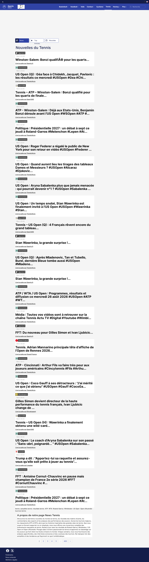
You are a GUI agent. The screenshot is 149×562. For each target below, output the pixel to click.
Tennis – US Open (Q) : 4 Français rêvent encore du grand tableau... (53, 226)
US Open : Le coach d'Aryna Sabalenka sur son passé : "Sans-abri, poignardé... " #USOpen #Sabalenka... (54, 442)
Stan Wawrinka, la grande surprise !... (43, 242)
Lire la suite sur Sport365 (24, 99)
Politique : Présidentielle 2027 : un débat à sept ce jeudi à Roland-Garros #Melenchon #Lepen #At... (52, 129)
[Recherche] (131, 7)
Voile (82, 7)
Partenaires (9, 555)
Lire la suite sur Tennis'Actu (25, 81)
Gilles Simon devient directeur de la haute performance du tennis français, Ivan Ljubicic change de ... (48, 404)
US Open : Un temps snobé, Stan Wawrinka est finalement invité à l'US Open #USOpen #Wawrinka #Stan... (52, 207)
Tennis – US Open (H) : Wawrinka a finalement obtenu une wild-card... (49, 424)
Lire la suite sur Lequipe (24, 465)
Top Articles (37, 41)
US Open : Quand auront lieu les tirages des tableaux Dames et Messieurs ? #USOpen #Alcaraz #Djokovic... (54, 167)
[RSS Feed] (3, 2)
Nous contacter (11, 557)
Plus (123, 7)
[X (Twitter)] (12, 551)
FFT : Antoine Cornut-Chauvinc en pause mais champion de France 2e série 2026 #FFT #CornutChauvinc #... (49, 479)
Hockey (116, 7)
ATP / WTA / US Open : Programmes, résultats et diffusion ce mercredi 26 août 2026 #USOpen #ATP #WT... (53, 296)
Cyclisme (99, 7)
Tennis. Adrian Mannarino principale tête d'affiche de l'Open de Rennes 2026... (54, 348)
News (22, 40)
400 (65, 541)
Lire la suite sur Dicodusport (25, 412)
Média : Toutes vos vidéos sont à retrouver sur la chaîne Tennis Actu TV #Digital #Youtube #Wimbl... (53, 316)
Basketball (63, 7)
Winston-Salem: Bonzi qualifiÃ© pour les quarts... (52, 59)
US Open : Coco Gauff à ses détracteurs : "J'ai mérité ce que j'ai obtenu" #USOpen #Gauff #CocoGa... (54, 384)
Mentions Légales (11, 560)
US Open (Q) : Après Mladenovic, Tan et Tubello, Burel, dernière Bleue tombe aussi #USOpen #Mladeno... (50, 261)
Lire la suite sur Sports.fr (24, 63)
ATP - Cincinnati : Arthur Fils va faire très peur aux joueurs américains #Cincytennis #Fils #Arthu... (52, 366)
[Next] (70, 541)
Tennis (108, 7)
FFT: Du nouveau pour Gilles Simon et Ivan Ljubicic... (54, 332)
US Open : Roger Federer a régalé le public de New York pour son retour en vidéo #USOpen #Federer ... (53, 147)
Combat (90, 7)
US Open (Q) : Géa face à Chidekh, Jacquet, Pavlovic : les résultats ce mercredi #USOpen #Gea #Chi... (54, 75)
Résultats (52, 40)
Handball (74, 7)
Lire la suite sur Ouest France (26, 354)
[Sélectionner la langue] (146, 2)
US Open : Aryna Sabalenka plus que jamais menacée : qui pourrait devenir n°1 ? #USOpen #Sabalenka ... (54, 187)
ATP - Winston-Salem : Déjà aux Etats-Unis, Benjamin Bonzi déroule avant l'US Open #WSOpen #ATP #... (54, 111)
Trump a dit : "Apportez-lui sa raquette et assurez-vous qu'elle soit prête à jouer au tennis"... (52, 459)
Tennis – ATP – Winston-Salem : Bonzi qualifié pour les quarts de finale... (52, 93)
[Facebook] (8, 551)
